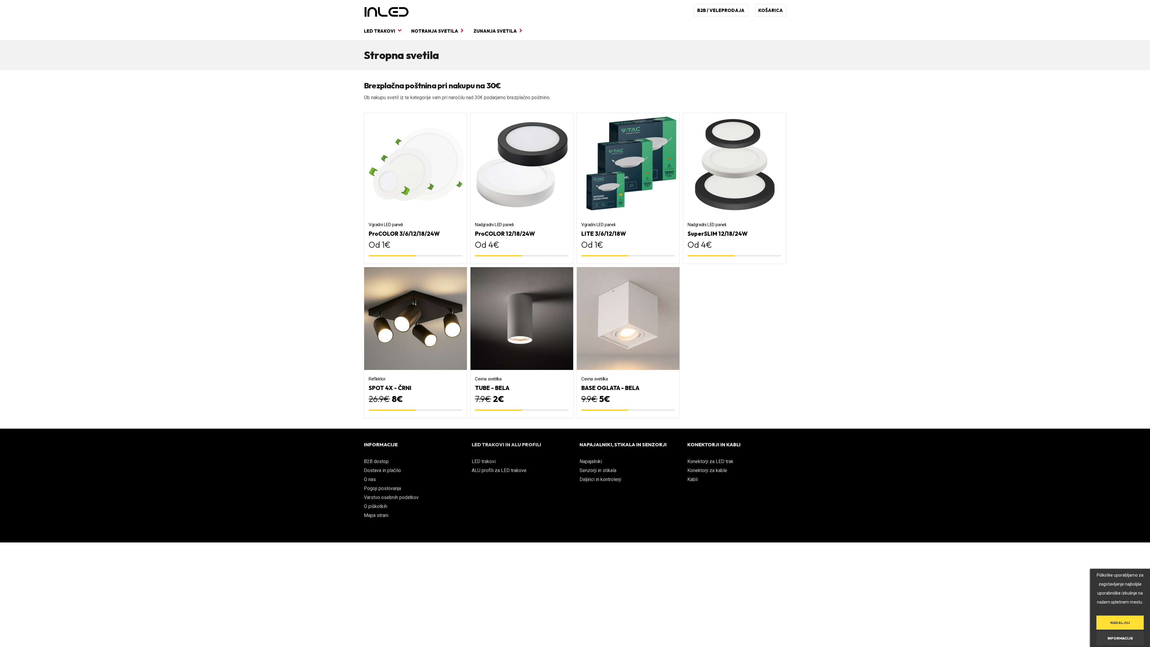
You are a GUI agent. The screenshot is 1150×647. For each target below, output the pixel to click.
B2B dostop (376, 461)
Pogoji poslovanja (382, 488)
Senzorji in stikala (597, 470)
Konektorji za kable (707, 470)
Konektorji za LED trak (710, 461)
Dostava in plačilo (382, 470)
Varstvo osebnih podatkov (391, 497)
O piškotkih (375, 506)
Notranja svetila (435, 31)
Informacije (1120, 638)
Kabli (692, 479)
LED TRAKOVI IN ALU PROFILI (506, 445)
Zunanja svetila (495, 31)
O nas (370, 479)
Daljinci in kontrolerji (600, 479)
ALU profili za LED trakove (499, 470)
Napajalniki (590, 461)
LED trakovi (380, 31)
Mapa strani (376, 515)
